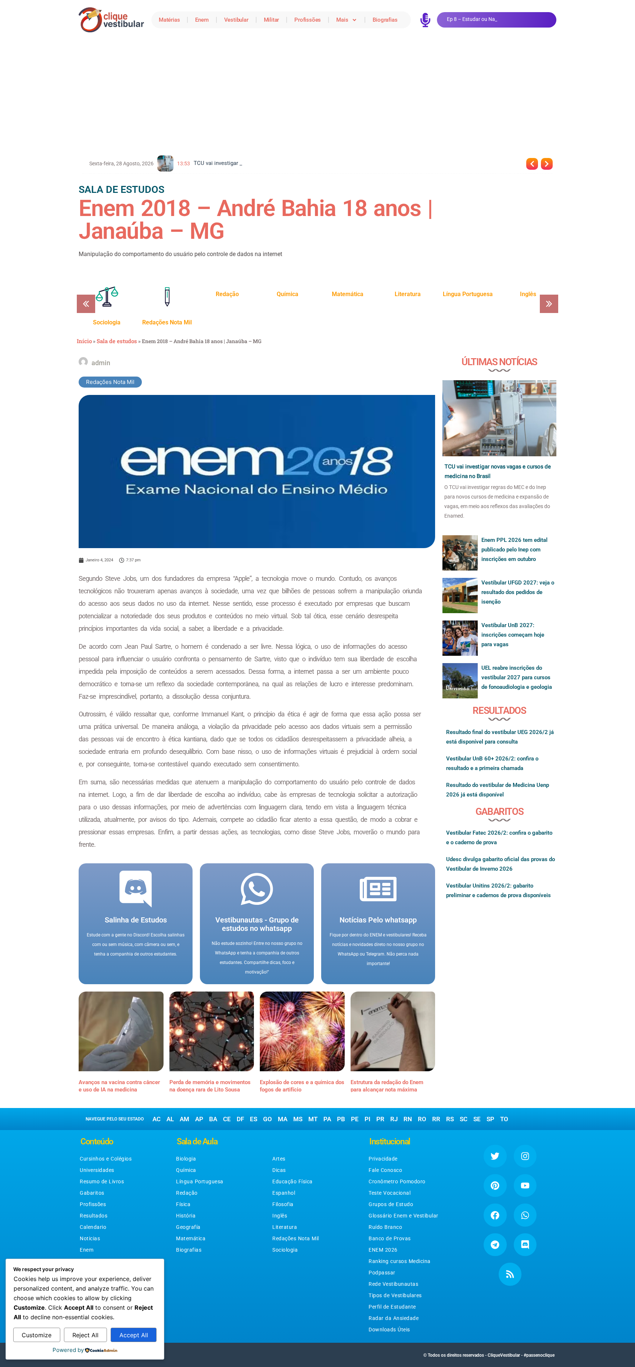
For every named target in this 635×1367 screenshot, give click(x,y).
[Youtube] (525, 1185)
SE (477, 1119)
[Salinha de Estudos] (135, 889)
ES (253, 1119)
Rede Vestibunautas (393, 1284)
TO (504, 1119)
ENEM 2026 (383, 1250)
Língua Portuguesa (199, 1181)
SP (490, 1119)
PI (367, 1119)
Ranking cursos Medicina (400, 1261)
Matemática (190, 1238)
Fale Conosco (385, 1170)
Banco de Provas (390, 1238)
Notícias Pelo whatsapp (378, 919)
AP (199, 1119)
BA (213, 1119)
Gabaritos (92, 1193)
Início (84, 341)
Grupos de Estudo (391, 1204)
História (185, 1216)
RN (407, 1119)
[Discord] (525, 1244)
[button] (549, 304)
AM (184, 1119)
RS (450, 1119)
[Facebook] (495, 1215)
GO (267, 1119)
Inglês (279, 1216)
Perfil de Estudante (392, 1307)
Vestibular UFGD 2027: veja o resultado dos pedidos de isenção (517, 592)
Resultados (93, 1216)
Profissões (307, 20)
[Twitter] (495, 1156)
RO (422, 1119)
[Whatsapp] (525, 1215)
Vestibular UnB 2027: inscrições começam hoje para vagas (512, 635)
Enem (201, 20)
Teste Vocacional (389, 1193)
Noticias (90, 1238)
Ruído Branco (385, 1227)
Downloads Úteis (389, 1329)
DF (240, 1119)
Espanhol (283, 1193)
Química (186, 1170)
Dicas (279, 1170)
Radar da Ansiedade (394, 1318)
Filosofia (283, 1204)
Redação (187, 1193)
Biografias (385, 20)
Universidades (97, 1170)
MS (297, 1119)
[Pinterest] (495, 1185)
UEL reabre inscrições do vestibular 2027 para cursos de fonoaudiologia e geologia (516, 677)
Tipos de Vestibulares (395, 1295)
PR (380, 1119)
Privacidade (383, 1159)
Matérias (169, 20)
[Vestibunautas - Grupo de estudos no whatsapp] (256, 889)
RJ (394, 1119)
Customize (36, 1335)
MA (282, 1119)
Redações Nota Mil (110, 381)
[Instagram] (525, 1156)
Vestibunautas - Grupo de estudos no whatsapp (257, 924)
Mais (342, 20)
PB (341, 1119)
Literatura (284, 1227)
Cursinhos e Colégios (106, 1159)
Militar (271, 20)
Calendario (93, 1227)
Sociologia (285, 1250)
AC (157, 1119)
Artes (279, 1159)
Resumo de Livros (102, 1181)
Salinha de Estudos (136, 919)
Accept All (133, 1335)
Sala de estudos (117, 341)
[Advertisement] (317, 94)
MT (313, 1119)
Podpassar (382, 1273)
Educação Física (292, 1181)
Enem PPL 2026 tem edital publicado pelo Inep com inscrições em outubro (514, 549)
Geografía (188, 1227)
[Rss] (510, 1274)
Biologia (186, 1159)
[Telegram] (495, 1244)
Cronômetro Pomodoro (397, 1181)
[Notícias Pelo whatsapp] (378, 889)
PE (355, 1119)
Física (183, 1204)
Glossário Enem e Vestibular (403, 1216)
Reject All (85, 1335)
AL (170, 1119)
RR (436, 1119)
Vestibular (236, 20)
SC (463, 1119)
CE (227, 1119)
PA (327, 1119)
